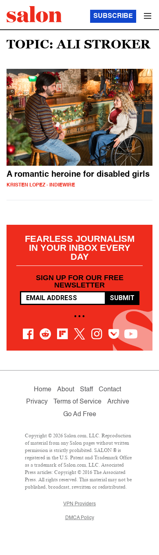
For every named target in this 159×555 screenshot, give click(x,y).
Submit (122, 298)
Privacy (37, 402)
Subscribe (113, 16)
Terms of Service (77, 402)
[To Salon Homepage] (34, 14)
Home (42, 389)
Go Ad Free (79, 414)
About (65, 389)
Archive (118, 402)
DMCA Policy (79, 518)
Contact (110, 389)
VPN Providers (79, 504)
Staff (86, 389)
